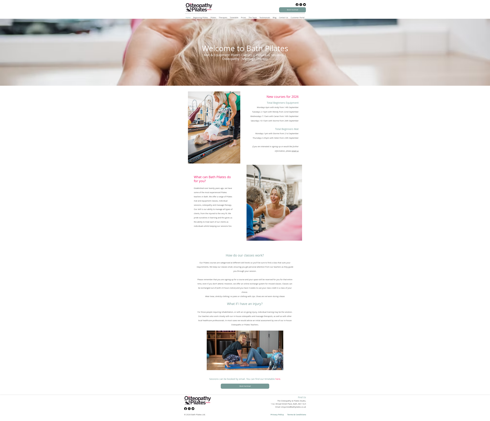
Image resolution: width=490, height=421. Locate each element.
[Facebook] (297, 4)
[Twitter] (304, 4)
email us (295, 151)
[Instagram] (300, 4)
